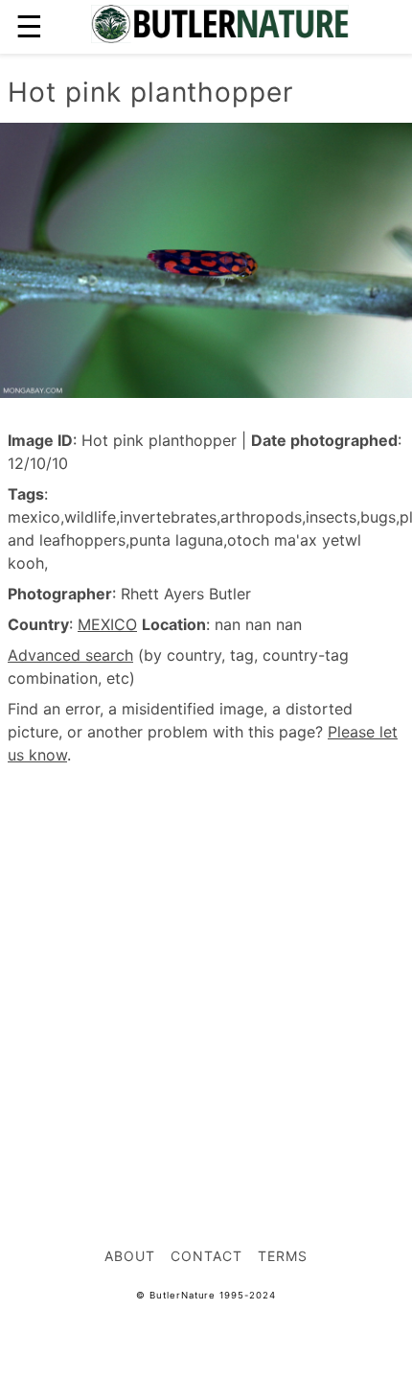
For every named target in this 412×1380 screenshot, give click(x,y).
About (129, 1256)
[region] (206, 941)
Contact (206, 1256)
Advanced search (70, 655)
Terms (283, 1256)
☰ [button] (29, 26)
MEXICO (107, 624)
